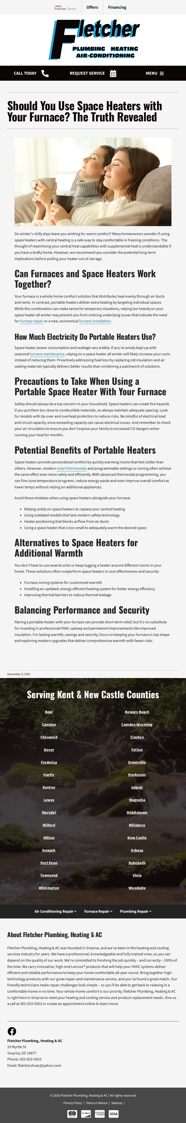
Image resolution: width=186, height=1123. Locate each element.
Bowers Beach (137, 712)
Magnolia (137, 800)
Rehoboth (137, 863)
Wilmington (49, 888)
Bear (49, 712)
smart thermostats (72, 468)
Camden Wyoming (137, 724)
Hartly (48, 774)
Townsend (49, 875)
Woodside (137, 888)
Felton (137, 749)
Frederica (49, 762)
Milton (48, 837)
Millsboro (137, 825)
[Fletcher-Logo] (93, 21)
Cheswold (48, 737)
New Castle (137, 837)
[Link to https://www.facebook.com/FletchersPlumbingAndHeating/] (11, 1031)
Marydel (49, 812)
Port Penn (48, 863)
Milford (49, 825)
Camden (49, 724)
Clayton (137, 737)
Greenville (137, 762)
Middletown (137, 812)
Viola (137, 875)
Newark (48, 850)
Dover (49, 749)
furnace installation (95, 321)
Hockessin (137, 774)
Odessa (137, 850)
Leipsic (137, 787)
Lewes (49, 800)
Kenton (49, 787)
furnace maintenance (47, 354)
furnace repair (31, 321)
